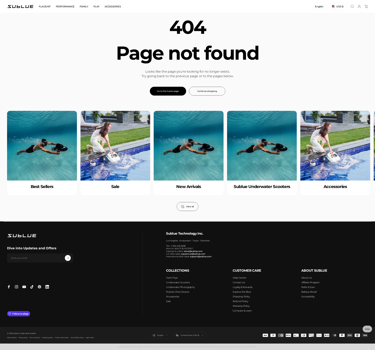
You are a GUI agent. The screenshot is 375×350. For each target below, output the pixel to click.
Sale (168, 301)
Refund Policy (240, 301)
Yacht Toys (172, 277)
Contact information (62, 337)
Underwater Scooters (178, 282)
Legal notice (89, 337)
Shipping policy (47, 337)
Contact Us (239, 282)
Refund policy (12, 337)
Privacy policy (23, 337)
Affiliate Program (310, 282)
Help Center (239, 277)
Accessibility (308, 296)
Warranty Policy (241, 306)
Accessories (172, 296)
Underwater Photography (180, 287)
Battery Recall (309, 291)
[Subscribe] (68, 258)
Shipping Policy (241, 296)
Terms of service (34, 337)
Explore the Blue (242, 291)
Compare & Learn (242, 310)
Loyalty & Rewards (242, 287)
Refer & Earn (308, 287)
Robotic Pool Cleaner (177, 291)
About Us (306, 277)
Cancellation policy (77, 337)
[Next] (358, 161)
